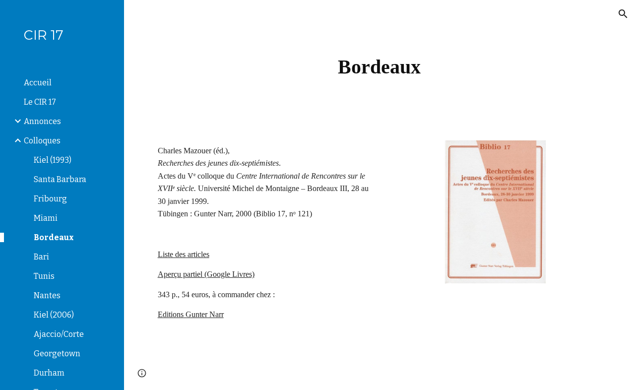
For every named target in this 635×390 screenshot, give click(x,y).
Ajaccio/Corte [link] (59, 334)
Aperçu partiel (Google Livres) (206, 274)
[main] (379, 64)
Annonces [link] (42, 121)
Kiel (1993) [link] (52, 160)
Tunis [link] (44, 276)
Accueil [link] (38, 82)
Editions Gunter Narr (191, 314)
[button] (623, 14)
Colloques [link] (42, 140)
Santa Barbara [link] (60, 179)
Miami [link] (46, 218)
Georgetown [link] (57, 353)
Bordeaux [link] (54, 237)
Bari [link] (41, 256)
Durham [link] (49, 373)
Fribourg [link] (50, 198)
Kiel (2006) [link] (54, 315)
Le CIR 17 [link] (40, 102)
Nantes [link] (47, 295)
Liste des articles (183, 254)
